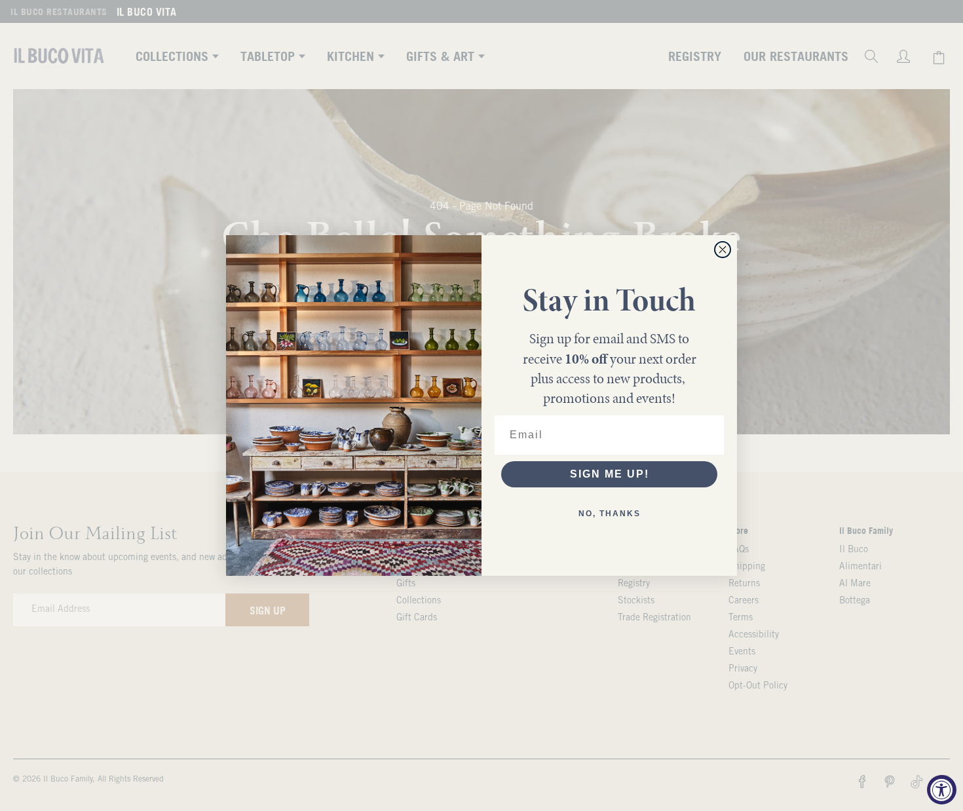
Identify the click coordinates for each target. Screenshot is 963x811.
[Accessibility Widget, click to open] (941, 789)
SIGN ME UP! (609, 474)
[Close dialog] (722, 249)
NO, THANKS (609, 513)
